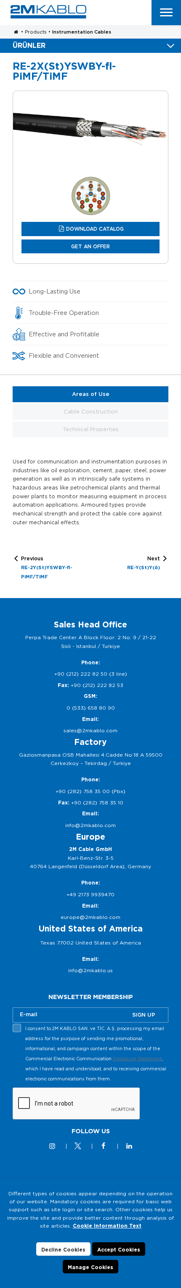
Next (143, 562)
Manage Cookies (90, 1267)
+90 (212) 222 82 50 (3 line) (90, 674)
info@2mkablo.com (90, 825)
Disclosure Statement (137, 1058)
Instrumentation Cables (81, 32)
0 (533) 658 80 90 (91, 708)
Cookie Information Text (107, 1226)
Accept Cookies (118, 1249)
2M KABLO (48, 11)
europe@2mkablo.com (90, 917)
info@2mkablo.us (90, 970)
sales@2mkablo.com (90, 730)
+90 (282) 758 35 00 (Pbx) (90, 791)
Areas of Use (90, 394)
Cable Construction (91, 412)
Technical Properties (91, 429)
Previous (46, 567)
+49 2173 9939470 (90, 894)
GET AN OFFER (90, 246)
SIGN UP (143, 1015)
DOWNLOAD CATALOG (95, 229)
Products (36, 32)
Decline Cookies (63, 1249)
